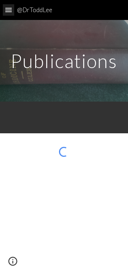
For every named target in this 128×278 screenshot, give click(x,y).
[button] (8, 10)
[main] (64, 60)
